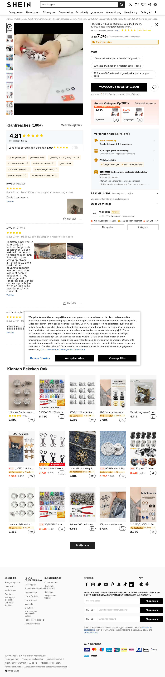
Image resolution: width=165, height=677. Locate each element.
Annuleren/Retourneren (35, 588)
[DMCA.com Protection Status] (94, 656)
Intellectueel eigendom (51, 663)
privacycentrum (90, 632)
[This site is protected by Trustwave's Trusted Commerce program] (86, 656)
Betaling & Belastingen (49, 587)
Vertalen (10, 201)
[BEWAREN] (154, 87)
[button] (150, 4)
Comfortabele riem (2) (18, 163)
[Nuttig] (65, 219)
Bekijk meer (82, 545)
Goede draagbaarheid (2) (46, 169)
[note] (52, 464)
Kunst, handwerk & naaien (39, 19)
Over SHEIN (10, 586)
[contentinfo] (123, 650)
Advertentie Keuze (13, 667)
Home (9, 19)
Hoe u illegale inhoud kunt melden (31, 613)
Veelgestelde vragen (50, 597)
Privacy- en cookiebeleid (32, 659)
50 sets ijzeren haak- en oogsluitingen (52, 468)
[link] (136, 4)
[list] (110, 584)
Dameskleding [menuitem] (66, 12)
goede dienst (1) (37, 157)
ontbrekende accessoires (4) (44, 175)
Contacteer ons (51, 582)
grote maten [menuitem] (97, 12)
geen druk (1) (66, 163)
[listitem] (107, 114)
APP (141, 578)
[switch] (75, 147)
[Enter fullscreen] (80, 112)
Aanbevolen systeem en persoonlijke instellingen (45, 667)
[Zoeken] (121, 4)
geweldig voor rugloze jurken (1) (64, 157)
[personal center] (130, 4)
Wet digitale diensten (10, 599)
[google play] (147, 586)
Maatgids (29, 604)
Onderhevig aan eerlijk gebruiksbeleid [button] (117, 153)
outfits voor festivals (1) (43, 163)
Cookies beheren (54, 659)
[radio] (117, 58)
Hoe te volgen (31, 600)
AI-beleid (33, 663)
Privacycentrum (11, 659)
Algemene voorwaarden (15, 663)
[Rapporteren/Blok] (81, 219)
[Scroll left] (152, 12)
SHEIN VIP (29, 608)
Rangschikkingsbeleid (34, 620)
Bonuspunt (49, 592)
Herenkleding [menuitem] (130, 12)
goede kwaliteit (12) (17, 175)
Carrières (9, 594)
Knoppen (82, 19)
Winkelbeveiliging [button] (108, 160)
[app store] (141, 586)
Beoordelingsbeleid (16, 141)
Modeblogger (11, 590)
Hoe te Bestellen (32, 596)
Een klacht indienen (9, 604)
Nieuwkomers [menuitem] (32, 12)
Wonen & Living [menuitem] (113, 12)
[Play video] (48, 69)
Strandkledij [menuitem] (82, 12)
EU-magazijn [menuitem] (49, 12)
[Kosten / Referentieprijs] (107, 37)
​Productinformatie (32, 624)
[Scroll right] (156, 12)
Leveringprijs (30, 585)
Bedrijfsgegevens (12, 582)
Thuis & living (20, 19)
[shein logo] (19, 4)
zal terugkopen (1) (16, 157)
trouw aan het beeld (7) (18, 169)
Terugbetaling (31, 592)
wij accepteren (93, 644)
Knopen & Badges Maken (64, 19)
